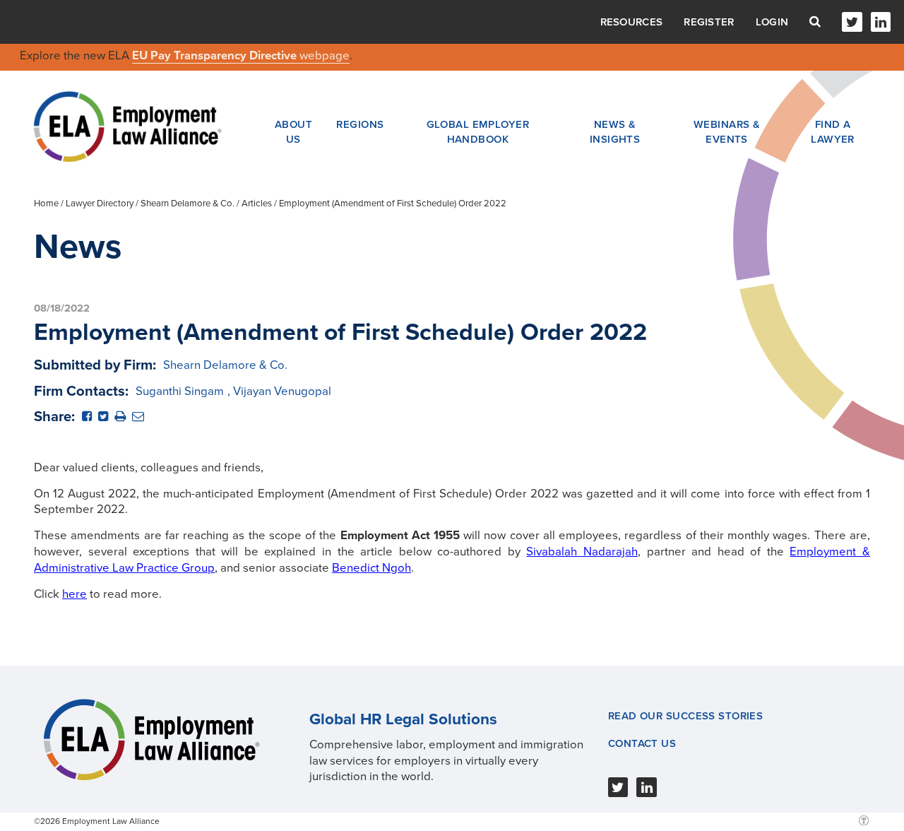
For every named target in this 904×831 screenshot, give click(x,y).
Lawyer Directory (99, 203)
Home (46, 203)
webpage (324, 55)
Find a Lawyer (833, 131)
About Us (293, 131)
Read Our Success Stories (685, 715)
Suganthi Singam (180, 391)
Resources (631, 22)
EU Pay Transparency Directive (215, 55)
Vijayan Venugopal (282, 391)
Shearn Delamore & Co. (187, 203)
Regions (359, 124)
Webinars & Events (727, 131)
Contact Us (642, 743)
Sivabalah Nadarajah (582, 551)
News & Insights (615, 131)
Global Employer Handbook (478, 131)
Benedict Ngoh (371, 567)
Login (772, 22)
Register (709, 22)
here (74, 594)
